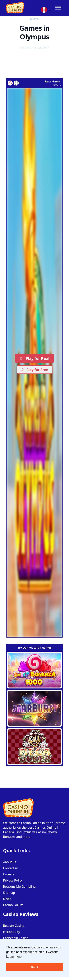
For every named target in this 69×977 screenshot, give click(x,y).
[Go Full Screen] (16, 83)
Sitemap (9, 893)
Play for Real (37, 358)
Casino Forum (13, 905)
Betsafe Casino (14, 926)
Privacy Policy (13, 880)
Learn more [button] (14, 956)
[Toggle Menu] (58, 8)
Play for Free (37, 369)
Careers (8, 874)
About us (9, 862)
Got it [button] (34, 967)
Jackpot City (11, 932)
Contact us (11, 868)
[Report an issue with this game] (10, 83)
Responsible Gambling (19, 886)
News (7, 899)
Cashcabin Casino (16, 938)
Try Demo (34, 670)
